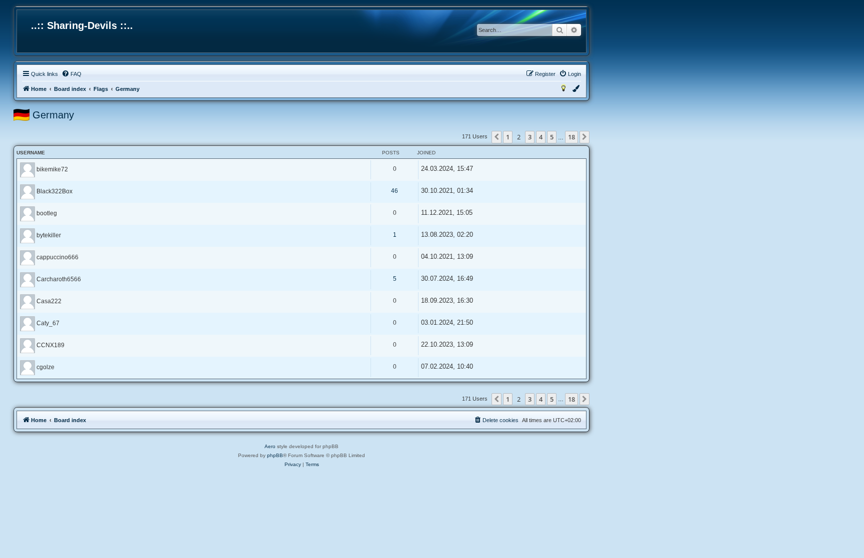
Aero (270, 446)
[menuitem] (72, 74)
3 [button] (530, 136)
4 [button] (540, 136)
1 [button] (508, 136)
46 (394, 190)
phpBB (275, 455)
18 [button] (571, 136)
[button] (497, 137)
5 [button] (552, 136)
